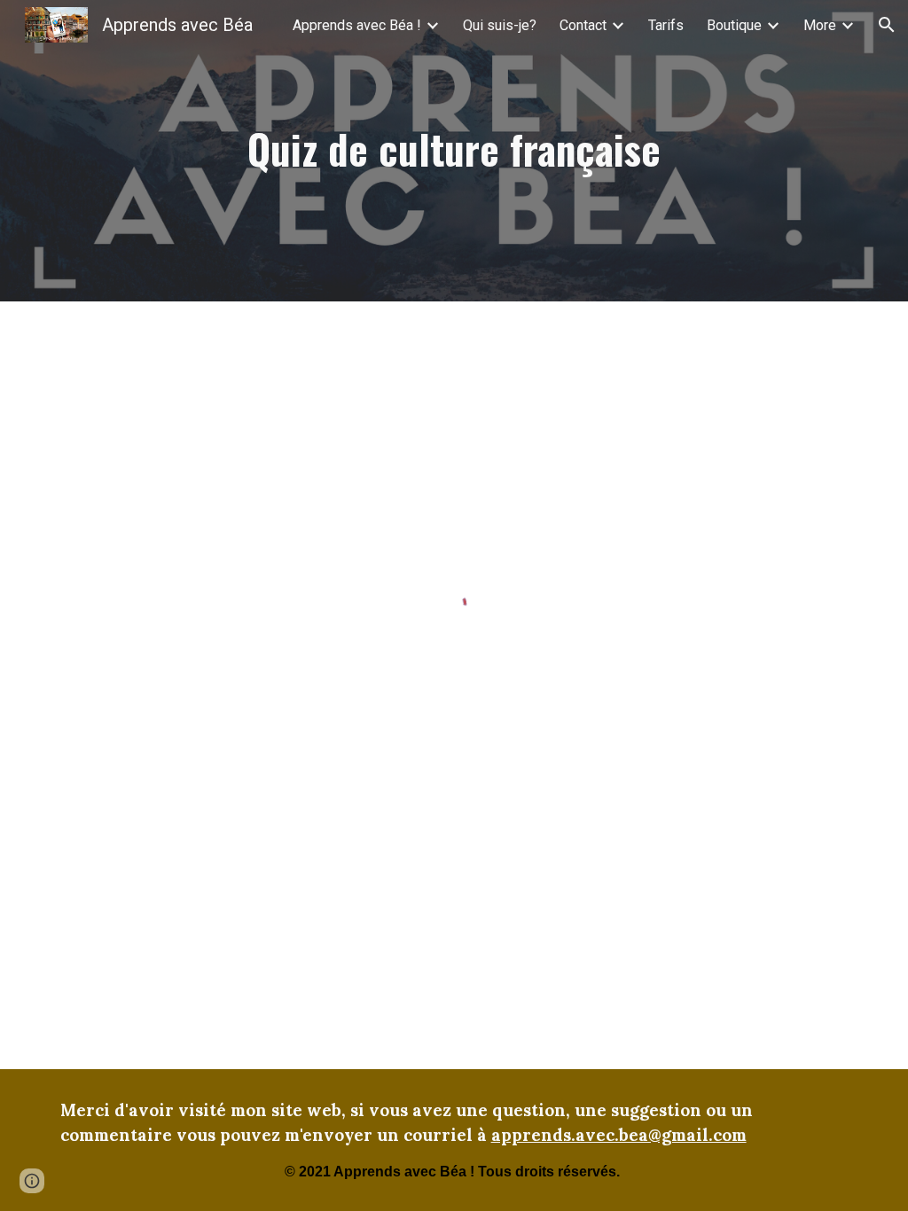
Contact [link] (583, 25)
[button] (886, 25)
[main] (453, 150)
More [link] (819, 25)
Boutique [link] (734, 25)
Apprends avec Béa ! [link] (357, 25)
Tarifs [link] (666, 25)
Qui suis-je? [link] (499, 25)
